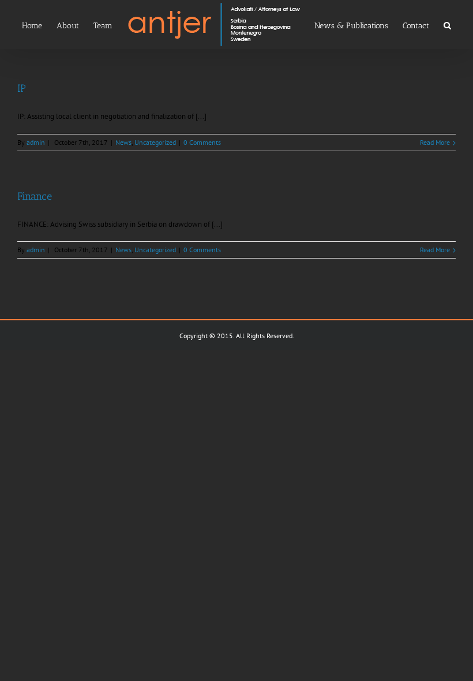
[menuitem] (39, 24)
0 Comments (202, 142)
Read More (435, 142)
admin (36, 142)
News (123, 142)
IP (21, 88)
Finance (34, 196)
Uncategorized (155, 142)
